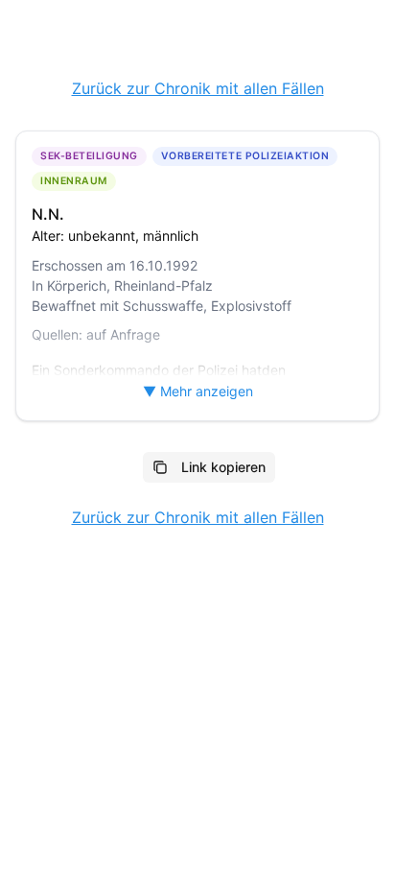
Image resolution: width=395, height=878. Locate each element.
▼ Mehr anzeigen (198, 391)
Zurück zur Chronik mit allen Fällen (198, 88)
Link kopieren (223, 467)
